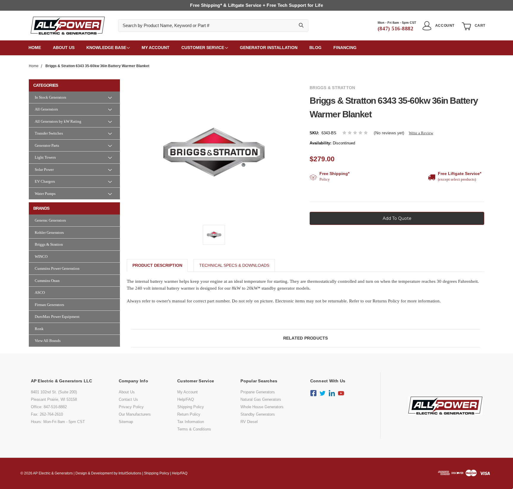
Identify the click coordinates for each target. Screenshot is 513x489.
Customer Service (202, 47)
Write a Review (421, 133)
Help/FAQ (185, 399)
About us (64, 47)
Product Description (157, 265)
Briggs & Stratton (49, 244)
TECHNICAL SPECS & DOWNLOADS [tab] (234, 265)
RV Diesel (249, 421)
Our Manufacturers (135, 414)
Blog (315, 47)
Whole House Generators (262, 407)
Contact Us (128, 399)
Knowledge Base (106, 47)
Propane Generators (257, 392)
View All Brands (48, 340)
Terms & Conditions (194, 429)
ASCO (40, 292)
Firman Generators (49, 304)
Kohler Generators (49, 232)
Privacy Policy (131, 407)
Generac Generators (50, 220)
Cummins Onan (47, 280)
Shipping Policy (190, 407)
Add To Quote (397, 218)
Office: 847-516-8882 (49, 407)
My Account (156, 47)
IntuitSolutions (129, 473)
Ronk (39, 328)
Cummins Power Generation (57, 268)
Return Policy (188, 414)
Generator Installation (268, 47)
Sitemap (126, 421)
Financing (345, 47)
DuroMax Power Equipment (57, 316)
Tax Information (190, 421)
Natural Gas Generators (260, 399)
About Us (127, 392)
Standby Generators (257, 414)
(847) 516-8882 (396, 28)
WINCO (41, 256)
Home (34, 47)
